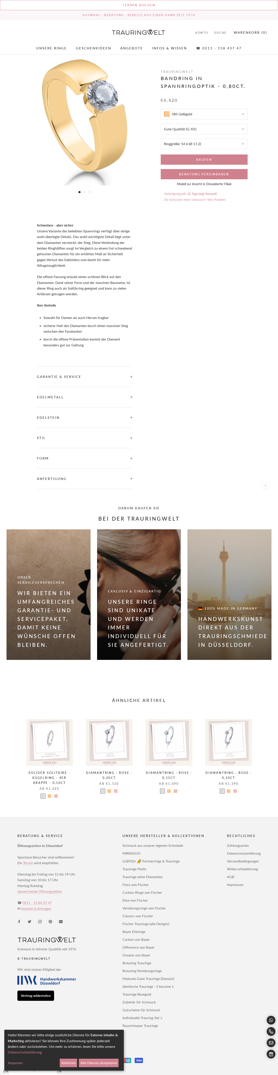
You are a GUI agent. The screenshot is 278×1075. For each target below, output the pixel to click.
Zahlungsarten (238, 845)
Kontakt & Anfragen (36, 908)
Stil (41, 438)
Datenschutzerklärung (244, 853)
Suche (220, 32)
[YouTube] (61, 921)
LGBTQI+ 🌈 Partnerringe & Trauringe (151, 861)
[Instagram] (40, 921)
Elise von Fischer (135, 900)
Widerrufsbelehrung (242, 869)
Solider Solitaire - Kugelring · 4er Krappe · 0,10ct (49, 778)
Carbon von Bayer (136, 939)
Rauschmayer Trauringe (140, 1025)
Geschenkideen (93, 48)
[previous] (13, 754)
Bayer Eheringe (133, 931)
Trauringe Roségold (136, 994)
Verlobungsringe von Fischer (144, 908)
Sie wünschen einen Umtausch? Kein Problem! (195, 199)
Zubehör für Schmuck (139, 1002)
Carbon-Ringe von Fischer (142, 892)
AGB (230, 877)
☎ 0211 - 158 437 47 (219, 48)
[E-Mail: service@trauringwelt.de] (271, 1042)
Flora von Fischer (135, 884)
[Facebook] (19, 921)
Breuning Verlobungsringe (142, 971)
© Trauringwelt (33, 958)
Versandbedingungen (243, 861)
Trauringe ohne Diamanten (142, 877)
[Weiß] (43, 796)
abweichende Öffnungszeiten (39, 891)
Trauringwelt (177, 72)
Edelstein (48, 417)
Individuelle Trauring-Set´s (142, 1018)
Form (43, 458)
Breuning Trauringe (136, 963)
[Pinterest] (50, 921)
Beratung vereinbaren (204, 174)
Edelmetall (50, 397)
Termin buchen (138, 5)
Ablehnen (68, 1063)
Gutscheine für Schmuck (141, 1010)
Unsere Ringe (51, 48)
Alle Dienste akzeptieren (98, 1063)
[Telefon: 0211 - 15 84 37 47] (271, 1031)
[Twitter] (29, 921)
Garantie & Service (59, 377)
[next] (264, 754)
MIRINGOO (131, 853)
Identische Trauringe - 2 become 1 (148, 986)
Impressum (235, 884)
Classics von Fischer (137, 916)
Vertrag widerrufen (36, 995)
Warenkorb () (250, 32)
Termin (28, 863)
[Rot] (56, 796)
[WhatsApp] (271, 1020)
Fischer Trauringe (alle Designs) (145, 924)
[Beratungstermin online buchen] (271, 1054)
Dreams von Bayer (136, 955)
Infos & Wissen (169, 48)
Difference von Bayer (138, 947)
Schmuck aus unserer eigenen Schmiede (152, 845)
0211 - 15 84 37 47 (37, 903)
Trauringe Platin (134, 869)
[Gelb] (49, 796)
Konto (201, 32)
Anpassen (15, 1063)
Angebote (131, 48)
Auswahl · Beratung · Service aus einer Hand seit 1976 (139, 15)
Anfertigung (52, 479)
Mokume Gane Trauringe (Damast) (148, 978)
